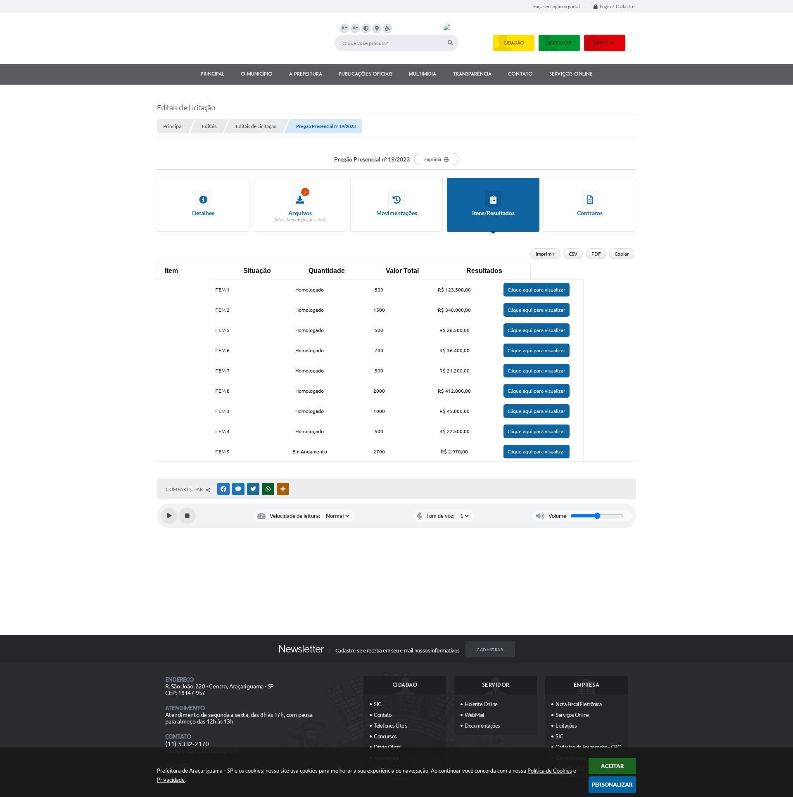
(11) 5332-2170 (187, 743)
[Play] (169, 516)
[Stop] (187, 516)
